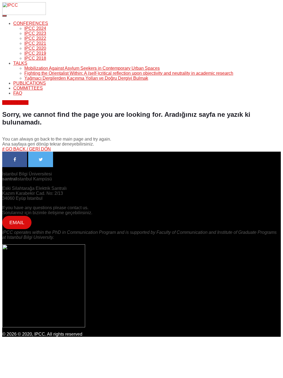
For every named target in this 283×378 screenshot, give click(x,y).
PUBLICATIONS (29, 83)
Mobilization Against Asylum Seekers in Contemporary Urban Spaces (92, 68)
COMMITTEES (28, 88)
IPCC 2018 (35, 58)
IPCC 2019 (35, 53)
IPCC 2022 (35, 38)
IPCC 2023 (35, 33)
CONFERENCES (30, 23)
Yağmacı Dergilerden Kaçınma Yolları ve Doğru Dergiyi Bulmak (86, 78)
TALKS (20, 63)
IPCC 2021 (35, 43)
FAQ (17, 93)
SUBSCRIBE (15, 102)
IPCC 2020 (35, 48)
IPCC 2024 (35, 28)
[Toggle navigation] (4, 16)
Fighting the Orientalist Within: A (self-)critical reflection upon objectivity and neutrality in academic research (128, 73)
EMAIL (16, 222)
